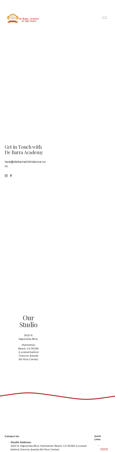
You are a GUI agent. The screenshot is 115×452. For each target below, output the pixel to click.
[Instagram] (6, 175)
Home (104, 449)
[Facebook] (10, 175)
